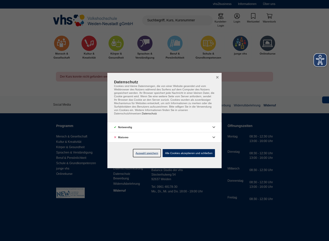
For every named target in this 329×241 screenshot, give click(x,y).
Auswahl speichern (147, 153)
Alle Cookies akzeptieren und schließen (188, 153)
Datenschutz (149, 113)
